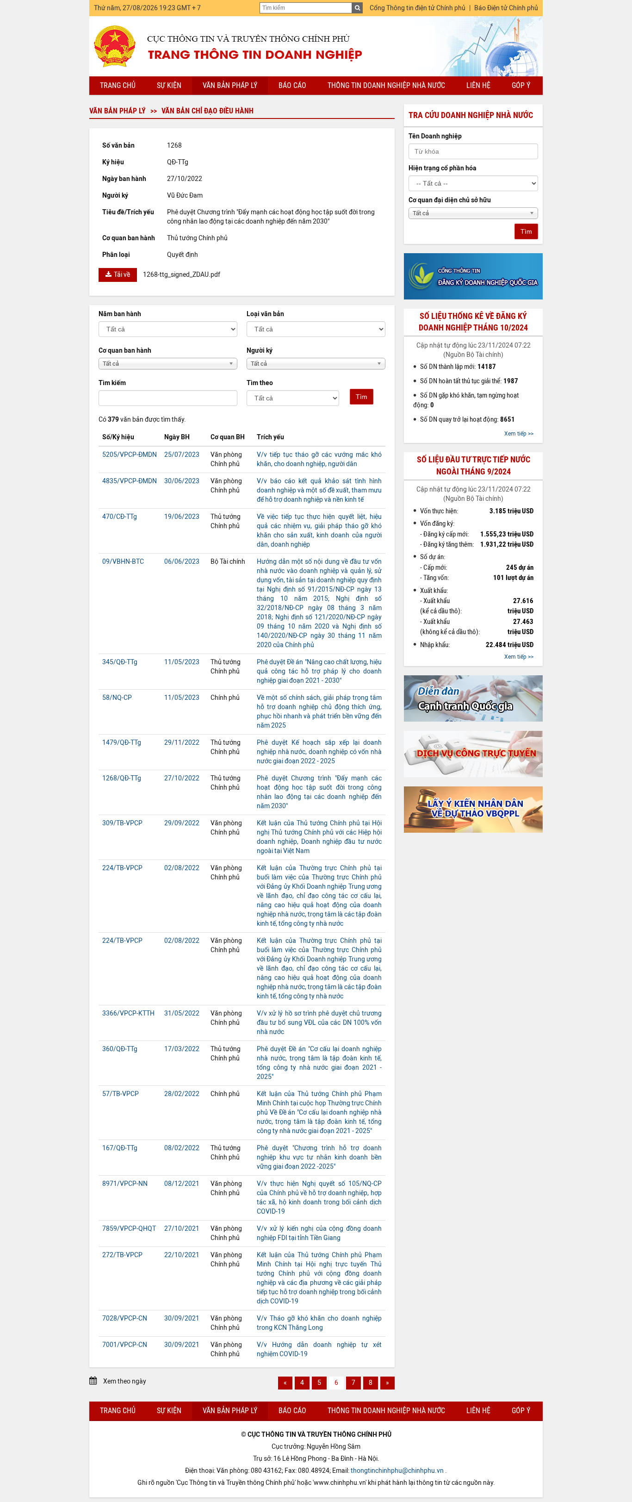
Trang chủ (118, 85)
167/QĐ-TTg (119, 1148)
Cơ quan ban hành (125, 351)
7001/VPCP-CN (124, 1345)
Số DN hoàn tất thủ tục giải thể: (469, 381)
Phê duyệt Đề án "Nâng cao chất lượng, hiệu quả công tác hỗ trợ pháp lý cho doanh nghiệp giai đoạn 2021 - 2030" (319, 671)
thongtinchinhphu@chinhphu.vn (397, 1471)
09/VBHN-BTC (123, 562)
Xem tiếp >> (518, 433)
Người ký (260, 351)
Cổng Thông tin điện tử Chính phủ (417, 8)
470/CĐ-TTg (119, 517)
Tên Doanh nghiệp (435, 136)
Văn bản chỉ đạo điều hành (207, 110)
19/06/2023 (181, 517)
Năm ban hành (120, 314)
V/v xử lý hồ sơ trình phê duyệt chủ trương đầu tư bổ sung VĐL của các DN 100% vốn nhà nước (319, 1023)
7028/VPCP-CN (124, 1318)
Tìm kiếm (112, 383)
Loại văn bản (265, 314)
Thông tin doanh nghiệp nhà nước (386, 85)
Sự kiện (169, 85)
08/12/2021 (181, 1184)
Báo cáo (292, 85)
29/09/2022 (181, 823)
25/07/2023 (181, 455)
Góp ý (521, 85)
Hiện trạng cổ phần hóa (443, 168)
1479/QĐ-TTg (121, 743)
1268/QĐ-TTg (121, 778)
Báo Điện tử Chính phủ (506, 8)
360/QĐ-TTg (119, 1049)
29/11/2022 (181, 743)
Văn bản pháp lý (230, 85)
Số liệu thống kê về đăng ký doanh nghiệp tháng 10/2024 (473, 322)
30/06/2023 (181, 481)
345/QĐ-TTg (119, 662)
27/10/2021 (181, 1229)
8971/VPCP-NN (125, 1184)
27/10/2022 (181, 778)
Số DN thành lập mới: (458, 366)
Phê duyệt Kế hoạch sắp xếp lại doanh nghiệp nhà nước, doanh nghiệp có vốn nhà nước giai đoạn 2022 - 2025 (319, 752)
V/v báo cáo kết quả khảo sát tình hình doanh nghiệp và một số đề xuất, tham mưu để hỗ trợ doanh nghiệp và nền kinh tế (319, 490)
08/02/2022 (181, 1148)
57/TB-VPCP (120, 1094)
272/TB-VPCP (122, 1255)
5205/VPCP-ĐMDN (129, 455)
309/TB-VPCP (122, 823)
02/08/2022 (181, 868)
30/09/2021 (181, 1318)
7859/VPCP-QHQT (129, 1229)
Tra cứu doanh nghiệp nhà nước (471, 115)
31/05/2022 (181, 1013)
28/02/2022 (181, 1094)
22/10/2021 (181, 1255)
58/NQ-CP (117, 698)
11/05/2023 (181, 662)
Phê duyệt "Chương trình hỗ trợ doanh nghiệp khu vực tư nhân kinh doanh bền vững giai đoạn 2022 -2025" (319, 1157)
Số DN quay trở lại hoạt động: (467, 419)
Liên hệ (478, 85)
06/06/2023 (181, 562)
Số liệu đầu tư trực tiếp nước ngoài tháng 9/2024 (473, 465)
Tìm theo (260, 383)
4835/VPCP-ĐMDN (129, 481)
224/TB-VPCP (122, 868)
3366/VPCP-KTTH (128, 1013)
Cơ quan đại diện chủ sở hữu (450, 200)
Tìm (361, 396)
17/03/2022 (181, 1049)
